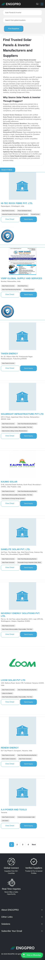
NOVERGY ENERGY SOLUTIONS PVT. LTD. (20, 614)
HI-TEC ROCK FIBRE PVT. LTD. (17, 203)
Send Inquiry (30, 219)
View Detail (12, 219)
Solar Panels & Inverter (8, 210)
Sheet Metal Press (23, 286)
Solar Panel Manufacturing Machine (11, 289)
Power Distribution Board (24, 210)
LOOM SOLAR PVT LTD (13, 680)
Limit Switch (5, 820)
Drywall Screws (35, 214)
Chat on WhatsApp (34, 955)
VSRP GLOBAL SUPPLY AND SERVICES (21, 278)
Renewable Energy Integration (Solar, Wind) (29, 562)
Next (34, 845)
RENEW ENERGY (10, 747)
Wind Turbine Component (9, 758)
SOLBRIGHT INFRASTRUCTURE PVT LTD (22, 414)
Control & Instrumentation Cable (26, 817)
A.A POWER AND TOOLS (14, 809)
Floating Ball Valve (29, 289)
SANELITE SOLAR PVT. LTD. (15, 549)
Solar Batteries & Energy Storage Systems (13, 498)
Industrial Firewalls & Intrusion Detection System (15, 214)
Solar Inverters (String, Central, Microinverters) (14, 431)
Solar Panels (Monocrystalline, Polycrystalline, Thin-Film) (17, 427)
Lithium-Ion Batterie (7, 693)
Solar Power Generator (8, 562)
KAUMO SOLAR (9, 481)
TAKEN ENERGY (9, 353)
